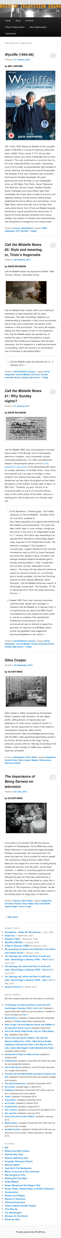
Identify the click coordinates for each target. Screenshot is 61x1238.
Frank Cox (10, 935)
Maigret (34, 760)
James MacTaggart (19, 1047)
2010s (47, 371)
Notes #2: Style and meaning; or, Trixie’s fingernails (24, 249)
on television (20, 781)
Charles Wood (20, 1021)
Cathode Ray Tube (14, 1154)
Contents (29, 20)
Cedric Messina (36, 1047)
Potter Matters (12, 1181)
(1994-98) (19, 54)
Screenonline (11, 1192)
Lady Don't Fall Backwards (18, 1168)
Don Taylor (49, 1047)
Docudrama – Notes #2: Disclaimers (23, 932)
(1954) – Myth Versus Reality (28, 1041)
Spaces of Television (15, 1198)
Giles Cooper (15, 659)
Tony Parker (10, 1099)
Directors (35, 374)
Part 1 (25, 1014)
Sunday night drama (30, 377)
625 (6, 1147)
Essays (17, 228)
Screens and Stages (15, 1195)
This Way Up (11, 1209)
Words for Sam (12, 1219)
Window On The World (16, 1215)
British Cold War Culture (17, 1150)
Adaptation (10, 231)
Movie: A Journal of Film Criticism (22, 1171)
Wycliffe (24, 231)
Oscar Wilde (27, 903)
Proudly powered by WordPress (30, 1231)
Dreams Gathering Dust (16, 1157)
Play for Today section (15, 27)
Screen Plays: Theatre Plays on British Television (29, 1188)
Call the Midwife (23, 374)
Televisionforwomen (15, 1202)
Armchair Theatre (13, 903)
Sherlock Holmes (13, 762)
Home (8, 20)
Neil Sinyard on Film (15, 1174)
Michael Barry (11, 1017)
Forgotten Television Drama (19, 1161)
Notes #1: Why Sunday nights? (23, 395)
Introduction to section (22, 1054)
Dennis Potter (11, 760)
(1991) (12, 938)
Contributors (10, 33)
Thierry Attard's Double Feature (20, 1205)
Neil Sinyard (27, 228)
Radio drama (45, 760)
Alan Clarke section (38, 27)
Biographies (19, 757)
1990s (44, 228)
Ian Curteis (10, 1086)
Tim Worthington (13, 1212)
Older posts (11, 916)
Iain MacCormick (12, 1129)
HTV (18, 231)
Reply (33, 231)
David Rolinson (20, 371)
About (18, 20)
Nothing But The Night (16, 1178)
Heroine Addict (12, 1164)
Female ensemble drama (42, 643)
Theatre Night (11, 906)
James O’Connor (13, 986)
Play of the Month (42, 903)
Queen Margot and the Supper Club (22, 1185)
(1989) (17, 945)
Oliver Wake (31, 757)
